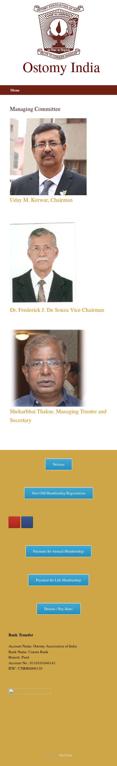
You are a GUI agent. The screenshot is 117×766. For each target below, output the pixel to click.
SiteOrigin (65, 755)
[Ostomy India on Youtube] (14, 522)
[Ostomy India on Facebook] (27, 522)
